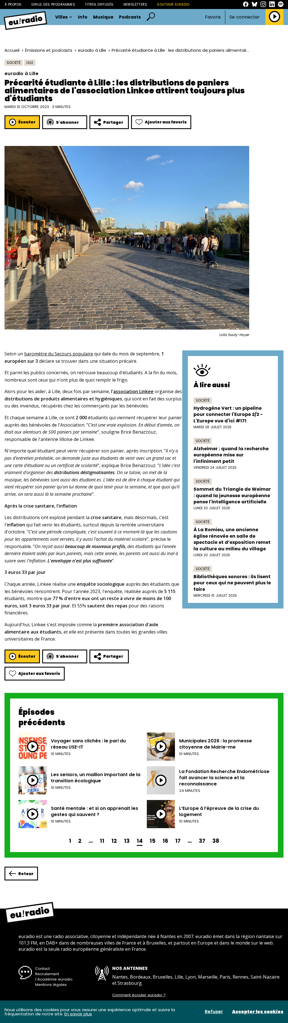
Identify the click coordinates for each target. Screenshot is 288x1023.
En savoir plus (78, 1014)
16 (165, 841)
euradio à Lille (92, 50)
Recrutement (47, 974)
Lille (29, 62)
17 (178, 841)
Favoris (213, 17)
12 (114, 841)
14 (140, 841)
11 (102, 841)
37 (202, 841)
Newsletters (135, 4)
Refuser (214, 1012)
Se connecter (245, 17)
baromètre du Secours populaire (58, 354)
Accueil (11, 50)
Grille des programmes (53, 4)
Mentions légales (51, 984)
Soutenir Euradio (173, 4)
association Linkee (133, 391)
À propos (12, 4)
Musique (103, 17)
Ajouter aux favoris (166, 122)
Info (82, 17)
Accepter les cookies (258, 1012)
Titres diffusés (99, 4)
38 (215, 841)
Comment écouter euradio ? (139, 995)
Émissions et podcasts (48, 50)
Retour (25, 873)
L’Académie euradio (54, 979)
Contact (42, 968)
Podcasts (130, 17)
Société (14, 62)
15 (153, 841)
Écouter (26, 122)
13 (127, 841)
